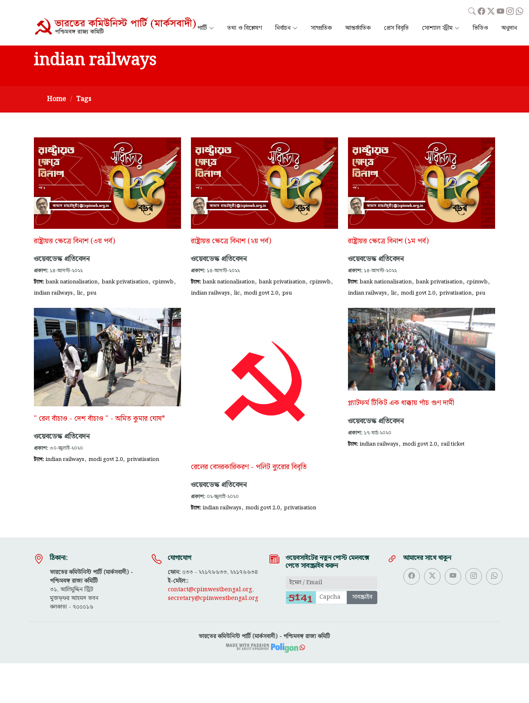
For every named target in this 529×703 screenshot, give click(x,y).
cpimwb (163, 282)
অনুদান (509, 28)
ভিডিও (480, 28)
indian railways (53, 293)
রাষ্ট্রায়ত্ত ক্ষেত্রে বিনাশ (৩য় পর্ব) (74, 241)
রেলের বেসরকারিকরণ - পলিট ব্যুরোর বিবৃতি (249, 467)
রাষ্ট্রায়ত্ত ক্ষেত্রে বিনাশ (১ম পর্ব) (388, 241)
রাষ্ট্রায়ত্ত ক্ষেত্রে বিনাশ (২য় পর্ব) (231, 241)
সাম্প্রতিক (321, 28)
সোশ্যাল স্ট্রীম (437, 28)
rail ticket (453, 444)
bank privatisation (125, 282)
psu (91, 293)
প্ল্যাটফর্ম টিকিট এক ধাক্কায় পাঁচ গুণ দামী (401, 403)
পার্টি (202, 28)
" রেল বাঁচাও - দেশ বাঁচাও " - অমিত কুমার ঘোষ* (99, 419)
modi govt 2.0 (261, 293)
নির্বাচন (283, 28)
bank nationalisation (71, 282)
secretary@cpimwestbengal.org (213, 598)
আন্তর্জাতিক (358, 28)
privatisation (455, 293)
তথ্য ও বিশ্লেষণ (244, 28)
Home (56, 99)
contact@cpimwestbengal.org (210, 589)
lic (80, 293)
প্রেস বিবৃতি (396, 28)
